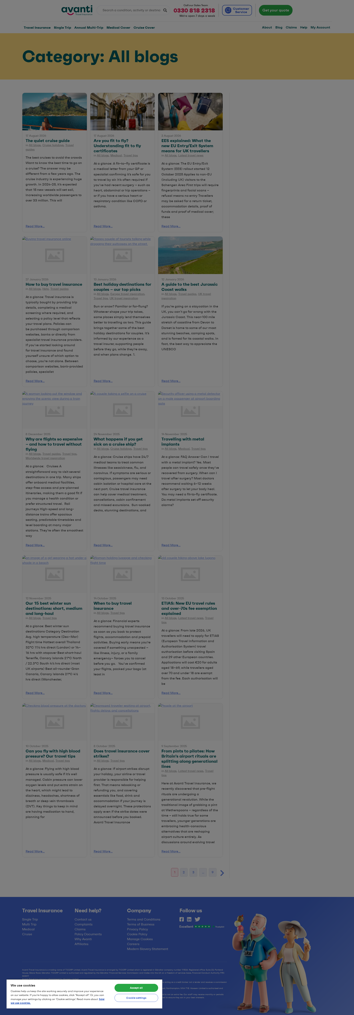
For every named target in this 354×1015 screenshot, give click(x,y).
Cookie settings (136, 997)
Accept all (136, 987)
